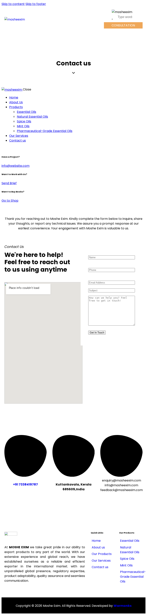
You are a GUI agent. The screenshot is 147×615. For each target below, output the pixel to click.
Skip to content (13, 4)
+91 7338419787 (25, 484)
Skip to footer (35, 4)
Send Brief (9, 183)
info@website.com (15, 166)
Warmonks (122, 606)
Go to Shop (10, 200)
